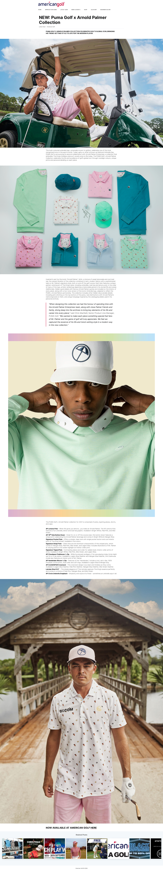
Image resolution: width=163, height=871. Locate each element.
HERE (93, 827)
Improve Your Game (51, 9)
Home (39, 9)
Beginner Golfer (105, 9)
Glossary (94, 9)
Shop (85, 9)
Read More (12, 852)
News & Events (75, 9)
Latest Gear (64, 9)
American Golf (51, 26)
